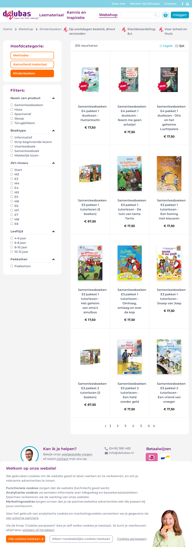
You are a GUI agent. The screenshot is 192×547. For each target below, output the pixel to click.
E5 (16, 197)
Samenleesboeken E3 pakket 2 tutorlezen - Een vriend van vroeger (171, 392)
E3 (16, 179)
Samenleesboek (26, 151)
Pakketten (22, 266)
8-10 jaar (20, 247)
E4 (16, 188)
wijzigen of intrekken (38, 530)
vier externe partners (22, 518)
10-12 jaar (21, 252)
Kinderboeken (24, 73)
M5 (16, 192)
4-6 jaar (20, 238)
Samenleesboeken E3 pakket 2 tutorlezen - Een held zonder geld (132, 392)
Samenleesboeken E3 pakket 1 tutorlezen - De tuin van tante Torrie (132, 209)
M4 (16, 183)
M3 (16, 174)
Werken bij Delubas (145, 3)
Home (7, 29)
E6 (16, 206)
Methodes (20, 55)
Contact (170, 3)
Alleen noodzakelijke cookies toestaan (81, 539)
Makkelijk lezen (26, 155)
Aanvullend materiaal (30, 64)
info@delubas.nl (121, 453)
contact (62, 459)
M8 (16, 219)
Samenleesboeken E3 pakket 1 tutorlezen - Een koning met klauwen (171, 209)
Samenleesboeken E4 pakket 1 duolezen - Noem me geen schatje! (132, 115)
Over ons (118, 3)
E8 (16, 224)
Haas (18, 109)
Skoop (19, 118)
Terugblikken (24, 123)
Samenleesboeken (28, 105)
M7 (16, 210)
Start (18, 170)
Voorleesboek (24, 146)
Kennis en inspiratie (76, 15)
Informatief (23, 137)
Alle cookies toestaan (24, 539)
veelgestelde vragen (77, 454)
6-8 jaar (20, 243)
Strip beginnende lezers (33, 142)
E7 (16, 215)
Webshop (108, 15)
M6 (16, 201)
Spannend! (22, 114)
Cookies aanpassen (132, 539)
